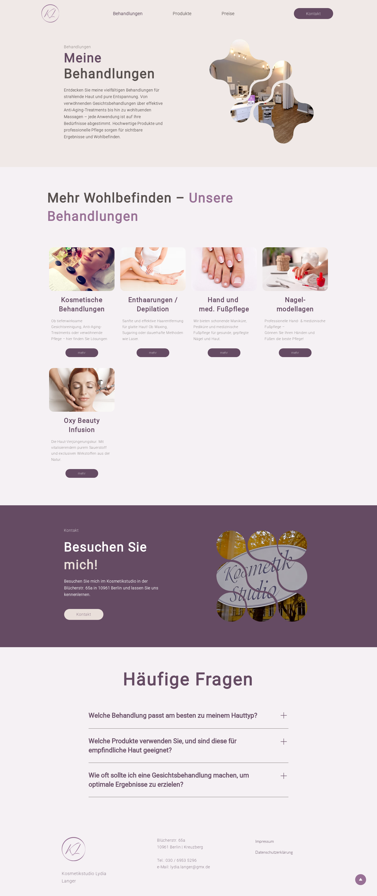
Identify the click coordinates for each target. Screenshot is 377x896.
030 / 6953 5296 (181, 860)
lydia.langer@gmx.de (190, 867)
